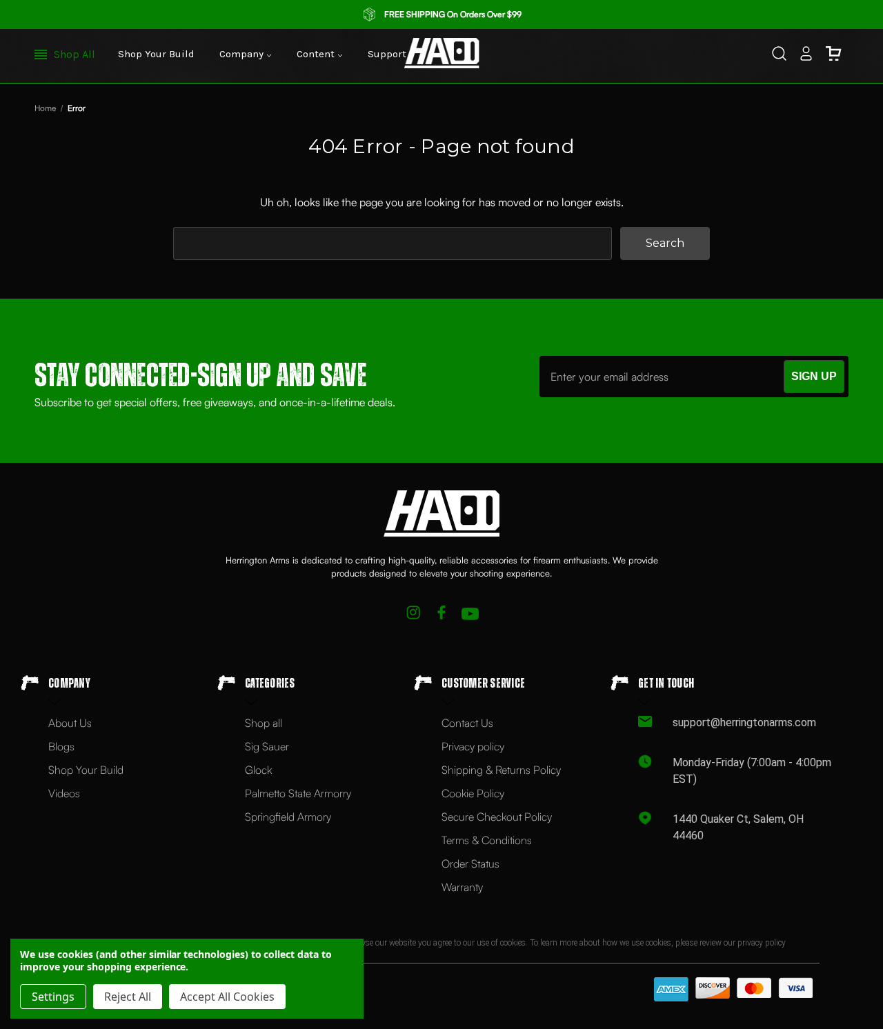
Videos (64, 793)
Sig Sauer (267, 746)
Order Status (470, 863)
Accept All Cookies (227, 996)
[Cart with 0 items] (834, 56)
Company (242, 54)
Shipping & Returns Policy (501, 770)
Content (317, 54)
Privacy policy (473, 746)
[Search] (779, 56)
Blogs (61, 746)
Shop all (263, 723)
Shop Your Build (156, 54)
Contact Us (467, 723)
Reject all (127, 996)
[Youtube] (470, 614)
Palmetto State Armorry (298, 793)
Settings (53, 996)
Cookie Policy (473, 793)
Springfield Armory (288, 816)
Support (388, 54)
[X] (413, 614)
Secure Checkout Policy (497, 816)
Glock (258, 770)
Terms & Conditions (487, 840)
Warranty (462, 887)
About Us (70, 723)
